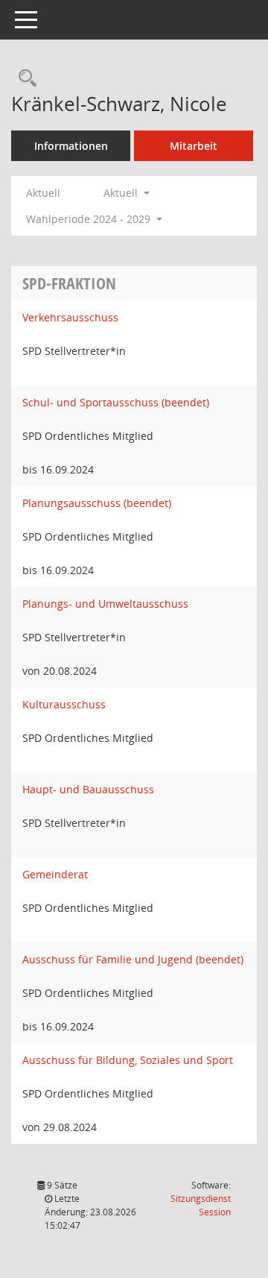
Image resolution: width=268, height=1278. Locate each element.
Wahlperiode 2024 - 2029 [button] (89, 219)
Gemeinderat (55, 874)
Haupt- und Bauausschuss (88, 789)
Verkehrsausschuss (70, 317)
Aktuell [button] (122, 193)
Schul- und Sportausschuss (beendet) (115, 402)
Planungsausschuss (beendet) (96, 503)
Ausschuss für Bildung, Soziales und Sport (127, 1060)
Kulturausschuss (64, 704)
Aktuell (43, 193)
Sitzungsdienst (200, 1205)
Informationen (71, 146)
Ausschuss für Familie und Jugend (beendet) (132, 959)
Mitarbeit (193, 146)
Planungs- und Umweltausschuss (105, 603)
